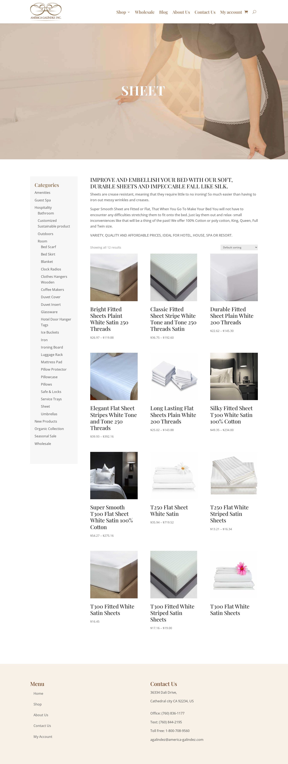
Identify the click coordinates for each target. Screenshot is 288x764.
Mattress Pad (51, 362)
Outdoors (45, 234)
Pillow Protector (54, 369)
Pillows (46, 384)
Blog (163, 12)
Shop (121, 12)
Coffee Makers (52, 289)
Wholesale (145, 12)
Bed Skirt (48, 254)
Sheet (45, 406)
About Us (181, 12)
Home (38, 693)
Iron (44, 340)
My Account (43, 736)
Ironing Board (52, 347)
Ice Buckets (50, 332)
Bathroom (46, 213)
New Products (46, 421)
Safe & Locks (51, 391)
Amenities (42, 192)
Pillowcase (49, 377)
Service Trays (51, 399)
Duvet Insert (51, 304)
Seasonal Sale (45, 436)
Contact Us (205, 12)
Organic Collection (49, 428)
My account (231, 12)
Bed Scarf (48, 247)
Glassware (49, 312)
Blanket (47, 261)
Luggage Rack (52, 354)
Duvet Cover (51, 297)
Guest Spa (43, 200)
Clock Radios (51, 269)
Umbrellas (49, 414)
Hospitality (43, 207)
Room (42, 241)
